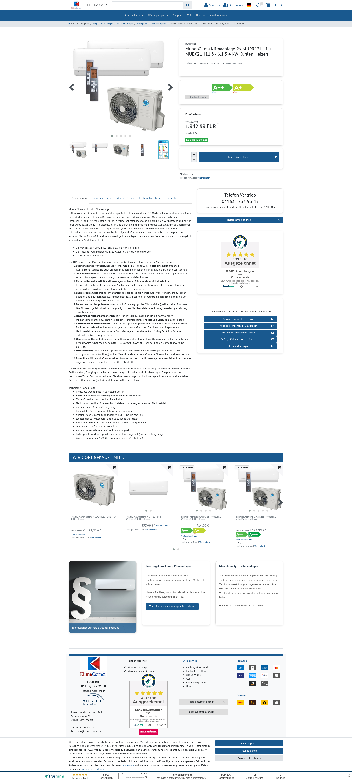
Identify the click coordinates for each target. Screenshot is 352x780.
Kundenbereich (218, 15)
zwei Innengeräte (158, 23)
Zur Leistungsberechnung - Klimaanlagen (172, 606)
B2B (189, 15)
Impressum (128, 765)
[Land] (248, 5)
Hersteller (172, 198)
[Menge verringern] (194, 159)
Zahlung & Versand (197, 667)
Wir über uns (193, 674)
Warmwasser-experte (139, 667)
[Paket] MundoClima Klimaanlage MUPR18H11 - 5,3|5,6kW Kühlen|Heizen (256, 518)
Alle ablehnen (249, 750)
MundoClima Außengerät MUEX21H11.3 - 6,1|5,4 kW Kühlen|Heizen (93, 518)
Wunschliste (188, 174)
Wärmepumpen (156, 15)
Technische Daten (101, 198)
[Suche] (187, 5)
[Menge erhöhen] (194, 154)
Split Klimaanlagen (124, 23)
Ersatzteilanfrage (238, 346)
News (199, 15)
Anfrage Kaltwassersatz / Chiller (238, 339)
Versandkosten (203, 178)
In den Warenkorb (238, 157)
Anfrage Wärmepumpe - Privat (238, 332)
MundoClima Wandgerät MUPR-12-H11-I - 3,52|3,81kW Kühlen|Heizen (144, 518)
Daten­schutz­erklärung (93, 769)
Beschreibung (79, 198)
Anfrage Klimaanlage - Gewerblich (238, 325)
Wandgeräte (141, 23)
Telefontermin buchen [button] (202, 701)
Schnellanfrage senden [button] (201, 711)
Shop (176, 15)
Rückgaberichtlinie (196, 671)
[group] (148, 489)
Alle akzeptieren (249, 743)
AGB (188, 678)
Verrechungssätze (196, 682)
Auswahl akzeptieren (249, 758)
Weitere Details (125, 198)
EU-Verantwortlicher (150, 198)
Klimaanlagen (132, 15)
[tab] (79, 198)
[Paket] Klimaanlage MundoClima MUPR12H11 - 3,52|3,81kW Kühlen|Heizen (201, 518)
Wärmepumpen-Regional (141, 671)
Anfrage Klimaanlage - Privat (238, 319)
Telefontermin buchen (239, 219)
